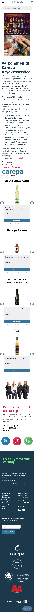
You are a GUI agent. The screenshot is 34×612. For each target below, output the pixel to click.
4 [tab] (18, 223)
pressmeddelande (19, 158)
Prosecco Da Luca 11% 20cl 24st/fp (16, 309)
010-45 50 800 (11, 428)
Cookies (3, 507)
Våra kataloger (5, 497)
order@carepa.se (12, 425)
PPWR (3, 509)
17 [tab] (24, 275)
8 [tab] (24, 273)
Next (32, 203)
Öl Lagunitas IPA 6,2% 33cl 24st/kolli (17, 257)
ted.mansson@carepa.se (11, 167)
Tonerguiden (5, 495)
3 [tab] (16, 223)
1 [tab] (10, 223)
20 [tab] (29, 327)
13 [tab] (13, 275)
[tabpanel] (17, 203)
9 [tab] (26, 273)
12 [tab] (10, 275)
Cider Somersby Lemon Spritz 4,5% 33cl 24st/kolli (16, 209)
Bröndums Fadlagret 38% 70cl (14, 358)
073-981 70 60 (7, 164)
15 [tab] (18, 275)
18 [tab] (26, 275)
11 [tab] (7, 275)
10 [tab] (29, 273)
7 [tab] (21, 273)
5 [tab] (21, 223)
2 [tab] (13, 223)
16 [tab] (21, 275)
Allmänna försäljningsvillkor (6, 500)
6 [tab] (24, 223)
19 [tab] (26, 327)
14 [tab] (16, 275)
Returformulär (5, 505)
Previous (2, 203)
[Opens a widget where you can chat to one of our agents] (27, 608)
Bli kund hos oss (6, 503)
